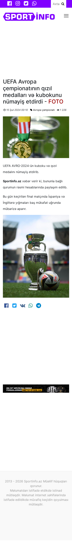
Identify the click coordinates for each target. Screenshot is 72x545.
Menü (66, 15)
